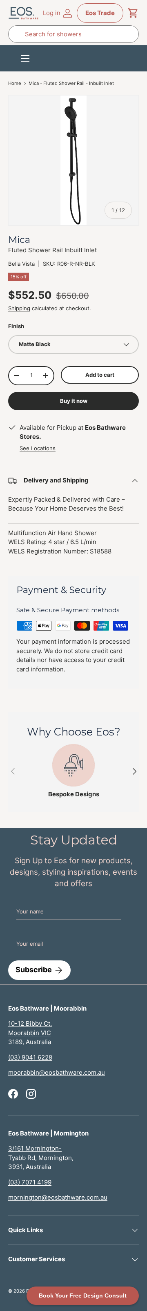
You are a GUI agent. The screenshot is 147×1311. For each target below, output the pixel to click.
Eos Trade (100, 13)
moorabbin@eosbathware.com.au (56, 1072)
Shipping (19, 308)
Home (14, 83)
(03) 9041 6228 (30, 1057)
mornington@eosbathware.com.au (57, 1197)
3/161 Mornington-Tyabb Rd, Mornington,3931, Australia (41, 1157)
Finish (16, 326)
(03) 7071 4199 (29, 1182)
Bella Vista (21, 263)
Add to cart (99, 374)
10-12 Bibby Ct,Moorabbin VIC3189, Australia (30, 1033)
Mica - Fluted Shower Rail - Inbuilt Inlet (71, 83)
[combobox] (73, 34)
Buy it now (73, 401)
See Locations (38, 448)
